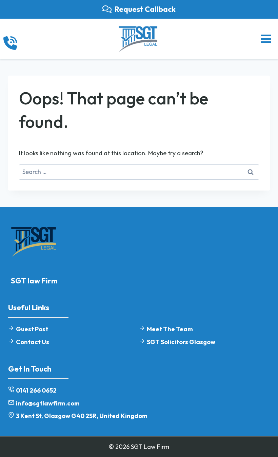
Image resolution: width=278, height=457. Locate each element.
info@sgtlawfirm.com (48, 403)
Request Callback (145, 9)
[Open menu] (266, 39)
